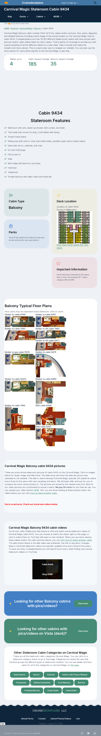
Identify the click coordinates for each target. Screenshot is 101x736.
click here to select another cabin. (76, 540)
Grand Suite (71, 690)
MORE (56, 16)
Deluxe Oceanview (42, 683)
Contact (42, 718)
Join (78, 718)
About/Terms (27, 718)
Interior (36, 675)
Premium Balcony (32, 690)
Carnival (14, 28)
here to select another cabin (44, 493)
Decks (23, 16)
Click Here (83, 603)
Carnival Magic (26, 28)
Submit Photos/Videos (60, 718)
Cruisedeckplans (32, 2)
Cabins (39, 16)
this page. (74, 665)
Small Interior (19, 675)
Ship (10, 16)
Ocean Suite (52, 690)
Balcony (37, 28)
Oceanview (21, 683)
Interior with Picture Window (74, 675)
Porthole (51, 675)
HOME (6, 28)
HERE (36, 490)
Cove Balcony (64, 683)
